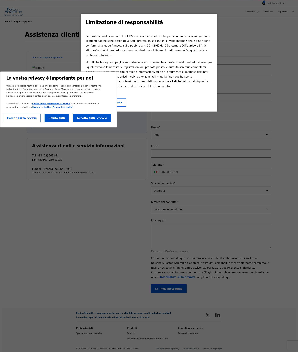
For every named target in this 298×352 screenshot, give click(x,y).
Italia (289, 3)
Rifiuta (117, 102)
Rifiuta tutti (56, 118)
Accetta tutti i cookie (92, 118)
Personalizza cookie (22, 118)
